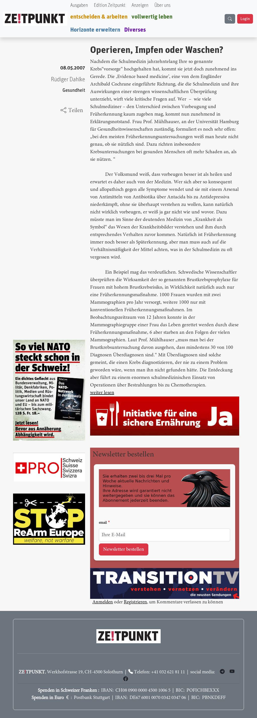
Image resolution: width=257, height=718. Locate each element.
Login (245, 19)
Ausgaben (79, 5)
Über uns (162, 5)
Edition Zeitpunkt (109, 5)
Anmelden (102, 602)
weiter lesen (102, 392)
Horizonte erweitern (95, 30)
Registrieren (135, 602)
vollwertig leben (152, 17)
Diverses (135, 30)
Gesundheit (73, 90)
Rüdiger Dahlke (68, 79)
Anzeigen (140, 5)
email (103, 523)
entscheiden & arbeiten (98, 17)
